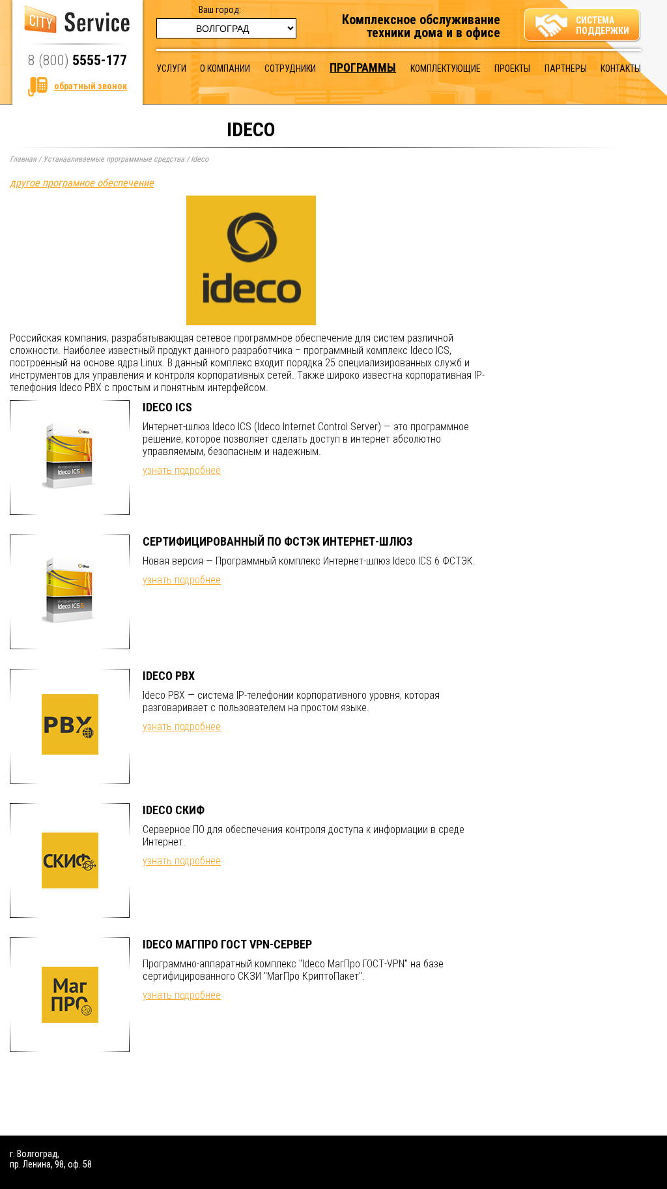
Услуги (171, 68)
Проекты (512, 68)
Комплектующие (445, 68)
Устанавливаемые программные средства (113, 159)
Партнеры (566, 68)
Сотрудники (290, 68)
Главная (23, 159)
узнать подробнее (182, 470)
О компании (225, 68)
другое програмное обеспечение (82, 183)
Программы (363, 67)
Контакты (621, 68)
